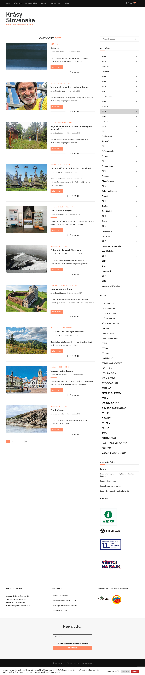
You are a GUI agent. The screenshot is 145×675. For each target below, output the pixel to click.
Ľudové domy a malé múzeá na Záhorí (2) (114, 491)
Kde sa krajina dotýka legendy (110, 486)
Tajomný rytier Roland (62, 370)
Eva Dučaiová (59, 133)
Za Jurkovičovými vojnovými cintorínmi (71, 168)
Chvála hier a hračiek (61, 210)
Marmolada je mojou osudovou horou (69, 87)
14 (26, 442)
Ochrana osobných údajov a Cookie (64, 600)
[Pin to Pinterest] (75, 72)
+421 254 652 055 (19, 599)
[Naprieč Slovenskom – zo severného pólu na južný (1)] (26, 135)
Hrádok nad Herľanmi (61, 289)
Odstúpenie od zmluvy (60, 610)
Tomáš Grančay (60, 293)
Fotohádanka (57, 410)
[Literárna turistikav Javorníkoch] (26, 340)
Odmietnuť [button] (125, 671)
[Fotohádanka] (26, 419)
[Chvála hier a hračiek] (26, 219)
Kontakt (67, 3)
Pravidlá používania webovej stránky (65, 605)
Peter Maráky (60, 214)
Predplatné (55, 3)
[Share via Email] (78, 72)
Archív (43, 3)
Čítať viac (56, 67)
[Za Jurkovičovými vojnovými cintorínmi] (26, 177)
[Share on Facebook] (70, 72)
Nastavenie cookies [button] (113, 671)
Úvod (8, 3)
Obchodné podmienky (60, 595)
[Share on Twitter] (72, 72)
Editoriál (55, 48)
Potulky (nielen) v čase (108, 481)
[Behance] (131, 5)
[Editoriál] (26, 56)
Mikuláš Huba (60, 91)
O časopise (18, 3)
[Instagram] (128, 5)
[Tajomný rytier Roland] (26, 379)
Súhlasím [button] (135, 671)
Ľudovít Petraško (61, 375)
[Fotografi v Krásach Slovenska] (26, 259)
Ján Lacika (58, 172)
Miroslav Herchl (61, 254)
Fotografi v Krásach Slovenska (66, 250)
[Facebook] (126, 5)
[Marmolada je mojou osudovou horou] (26, 96)
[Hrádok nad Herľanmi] (26, 298)
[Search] (138, 3)
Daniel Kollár (59, 52)
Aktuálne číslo (31, 3)
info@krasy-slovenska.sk (21, 605)
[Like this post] (67, 72)
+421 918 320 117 (18, 602)
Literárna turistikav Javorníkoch (67, 331)
